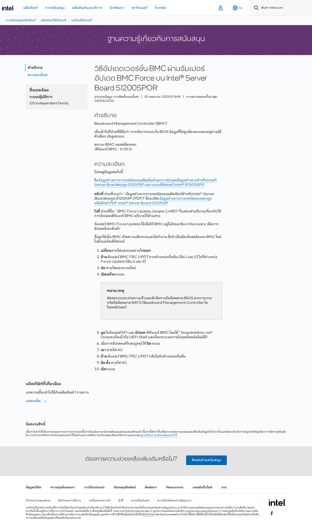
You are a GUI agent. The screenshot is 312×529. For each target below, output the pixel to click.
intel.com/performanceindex (131, 511)
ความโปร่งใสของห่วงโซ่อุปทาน (174, 501)
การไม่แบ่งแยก (94, 487)
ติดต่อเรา (151, 487)
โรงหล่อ (160, 8)
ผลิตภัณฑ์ (30, 8)
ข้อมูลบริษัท (33, 487)
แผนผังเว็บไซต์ (202, 487)
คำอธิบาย (35, 67)
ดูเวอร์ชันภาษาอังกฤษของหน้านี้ (159, 435)
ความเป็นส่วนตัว (140, 501)
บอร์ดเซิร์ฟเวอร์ (81, 20)
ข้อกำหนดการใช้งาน (69, 501)
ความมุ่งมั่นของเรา (62, 487)
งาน (224, 487)
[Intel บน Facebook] (272, 513)
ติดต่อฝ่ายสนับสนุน (206, 460)
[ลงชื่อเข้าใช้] (221, 8)
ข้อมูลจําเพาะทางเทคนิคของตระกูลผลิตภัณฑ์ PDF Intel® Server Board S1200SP (153, 200)
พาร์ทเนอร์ (140, 8)
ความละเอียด (38, 75)
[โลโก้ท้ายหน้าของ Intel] (277, 502)
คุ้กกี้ (120, 501)
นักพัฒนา (117, 8)
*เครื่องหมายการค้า (100, 501)
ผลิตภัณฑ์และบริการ (87, 8)
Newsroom (174, 487)
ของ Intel (148, 514)
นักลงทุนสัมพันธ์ (125, 487)
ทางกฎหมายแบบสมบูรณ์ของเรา (200, 511)
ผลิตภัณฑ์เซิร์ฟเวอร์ (53, 20)
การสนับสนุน (55, 8)
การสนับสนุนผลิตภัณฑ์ (20, 20)
